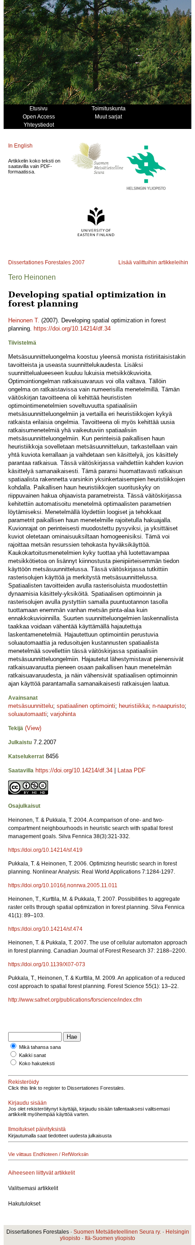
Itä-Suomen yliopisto (110, 1238)
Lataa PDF (131, 770)
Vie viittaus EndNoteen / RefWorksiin (48, 1154)
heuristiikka (134, 705)
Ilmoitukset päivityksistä (37, 1129)
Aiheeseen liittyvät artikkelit (41, 1173)
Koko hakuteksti (36, 1063)
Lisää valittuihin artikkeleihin (153, 262)
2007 (78, 262)
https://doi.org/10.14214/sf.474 (45, 929)
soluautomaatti (27, 714)
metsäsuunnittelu (30, 705)
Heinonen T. (23, 320)
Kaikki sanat (32, 1055)
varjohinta (63, 714)
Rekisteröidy (23, 1082)
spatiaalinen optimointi (86, 705)
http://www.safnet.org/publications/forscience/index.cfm (75, 1000)
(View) (33, 728)
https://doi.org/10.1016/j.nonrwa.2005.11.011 (62, 885)
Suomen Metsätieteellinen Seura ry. (117, 1232)
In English (20, 146)
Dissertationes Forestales (39, 262)
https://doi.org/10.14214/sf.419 (45, 850)
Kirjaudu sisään (27, 1103)
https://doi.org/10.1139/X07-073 (46, 964)
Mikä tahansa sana (40, 1047)
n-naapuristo (168, 705)
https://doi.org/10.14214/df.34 (72, 328)
